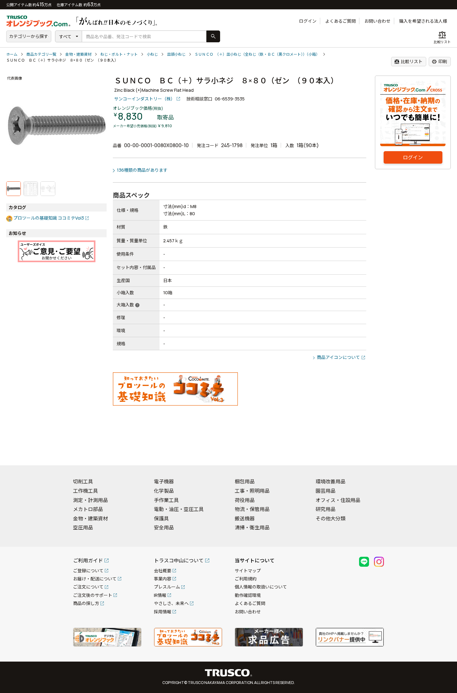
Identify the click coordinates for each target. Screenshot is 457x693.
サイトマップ (248, 571)
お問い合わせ (377, 21)
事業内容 (162, 579)
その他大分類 (330, 518)
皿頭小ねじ (176, 54)
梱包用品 (245, 481)
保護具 (161, 518)
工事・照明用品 (252, 490)
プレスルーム (167, 587)
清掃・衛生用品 (252, 527)
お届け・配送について (95, 579)
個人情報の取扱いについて (261, 587)
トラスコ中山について (179, 560)
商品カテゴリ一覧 (41, 54)
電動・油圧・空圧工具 (179, 509)
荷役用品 (245, 500)
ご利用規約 (245, 579)
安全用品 (164, 527)
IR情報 (160, 595)
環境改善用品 (330, 481)
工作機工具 (85, 490)
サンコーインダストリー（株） (144, 99)
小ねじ (152, 54)
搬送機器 (245, 518)
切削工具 (83, 481)
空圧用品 (83, 527)
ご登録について (88, 571)
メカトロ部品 (88, 509)
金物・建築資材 (78, 54)
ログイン (307, 21)
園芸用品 (325, 490)
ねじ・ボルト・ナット (119, 54)
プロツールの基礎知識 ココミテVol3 (48, 218)
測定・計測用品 (90, 500)
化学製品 (164, 490)
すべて (65, 37)
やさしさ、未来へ (171, 603)
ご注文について (88, 587)
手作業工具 (166, 500)
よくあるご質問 (340, 21)
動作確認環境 (248, 595)
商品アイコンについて (338, 357)
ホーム (11, 54)
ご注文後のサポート (92, 595)
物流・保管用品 (252, 509)
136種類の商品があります (142, 170)
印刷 (439, 61)
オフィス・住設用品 (338, 500)
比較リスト (408, 61)
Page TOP (441, 452)
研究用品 (325, 509)
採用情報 (162, 612)
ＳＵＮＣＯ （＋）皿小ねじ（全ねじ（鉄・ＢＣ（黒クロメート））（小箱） (257, 54)
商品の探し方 (86, 603)
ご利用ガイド (88, 560)
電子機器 (164, 481)
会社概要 (162, 571)
